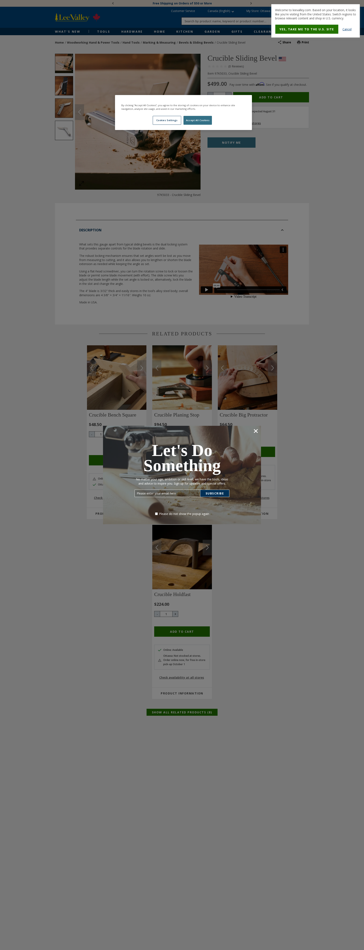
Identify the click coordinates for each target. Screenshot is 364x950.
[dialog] (315, 21)
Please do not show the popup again (184, 514)
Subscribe (215, 493)
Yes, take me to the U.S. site (307, 29)
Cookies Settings (167, 120)
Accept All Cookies (197, 120)
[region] (183, 112)
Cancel (347, 29)
